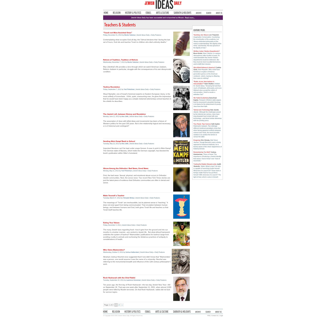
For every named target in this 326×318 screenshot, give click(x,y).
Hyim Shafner (209, 84)
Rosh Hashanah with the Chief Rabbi (119, 278)
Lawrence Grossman (133, 280)
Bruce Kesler (197, 53)
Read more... (190, 18)
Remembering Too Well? (202, 152)
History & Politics (133, 13)
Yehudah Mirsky (128, 198)
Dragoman (197, 140)
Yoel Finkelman (129, 89)
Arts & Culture (162, 13)
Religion (116, 13)
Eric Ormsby (205, 140)
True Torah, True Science (202, 124)
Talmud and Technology (201, 110)
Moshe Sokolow (129, 35)
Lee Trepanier (214, 35)
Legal (221, 315)
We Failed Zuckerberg (201, 98)
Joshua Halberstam (132, 252)
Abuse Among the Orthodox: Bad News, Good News (125, 168)
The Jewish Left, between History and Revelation (124, 114)
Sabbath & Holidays (182, 13)
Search (208, 13)
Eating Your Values (111, 223)
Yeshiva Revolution (111, 87)
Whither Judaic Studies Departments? (206, 51)
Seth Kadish (215, 124)
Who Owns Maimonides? (114, 250)
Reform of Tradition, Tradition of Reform (120, 60)
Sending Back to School (119, 141)
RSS (208, 315)
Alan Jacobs (214, 110)
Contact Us (214, 315)
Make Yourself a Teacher (113, 196)
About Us (219, 13)
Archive (198, 13)
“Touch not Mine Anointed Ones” (117, 33)
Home (106, 13)
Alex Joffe (124, 116)
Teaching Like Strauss (201, 35)
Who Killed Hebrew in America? (204, 67)
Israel (148, 13)
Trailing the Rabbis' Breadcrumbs (204, 164)
